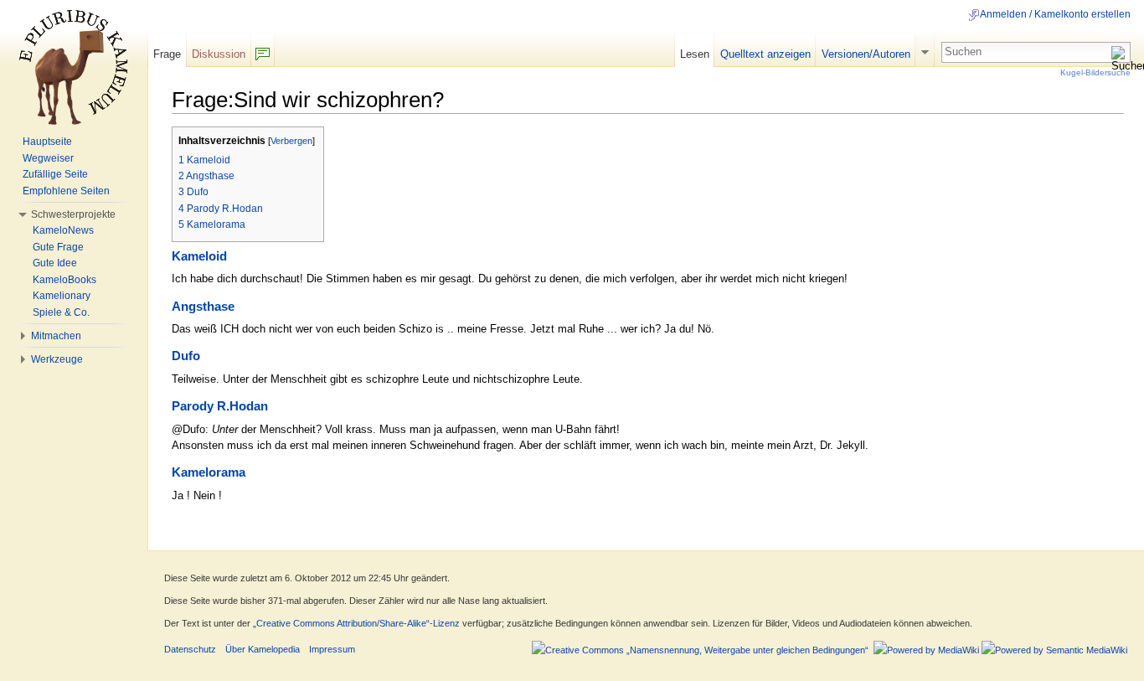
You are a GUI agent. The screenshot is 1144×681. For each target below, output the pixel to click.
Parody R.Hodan (220, 406)
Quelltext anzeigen (765, 54)
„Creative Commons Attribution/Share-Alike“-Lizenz (356, 623)
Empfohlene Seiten (66, 191)
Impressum (332, 649)
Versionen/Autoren (866, 54)
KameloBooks (64, 280)
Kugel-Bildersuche (1095, 72)
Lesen (694, 54)
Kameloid (199, 256)
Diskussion (218, 54)
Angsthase (203, 306)
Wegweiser (48, 158)
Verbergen (291, 141)
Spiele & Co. (61, 312)
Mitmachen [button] (56, 336)
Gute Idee (55, 263)
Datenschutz (190, 649)
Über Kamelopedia (262, 649)
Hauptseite (47, 141)
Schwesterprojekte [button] (73, 214)
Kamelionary (61, 296)
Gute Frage (58, 247)
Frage (167, 54)
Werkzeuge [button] (57, 359)
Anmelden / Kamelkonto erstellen (1055, 14)
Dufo (186, 356)
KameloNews (63, 230)
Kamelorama (208, 472)
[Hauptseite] (74, 67)
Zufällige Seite (55, 174)
